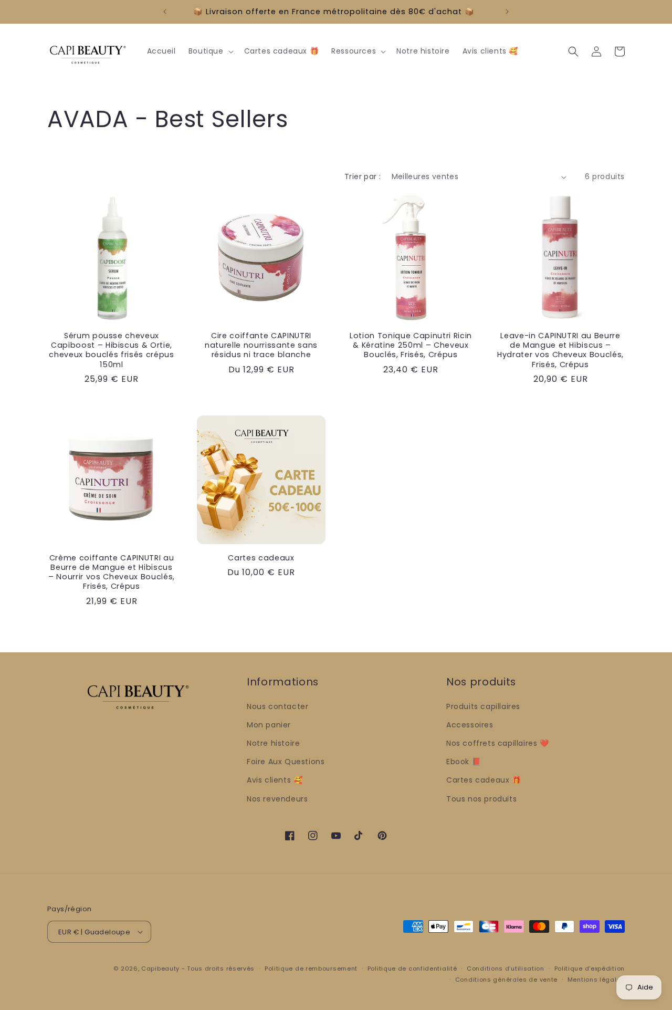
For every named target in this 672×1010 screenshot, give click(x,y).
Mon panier (269, 725)
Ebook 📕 (463, 761)
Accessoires (470, 725)
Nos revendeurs (277, 799)
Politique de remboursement (311, 968)
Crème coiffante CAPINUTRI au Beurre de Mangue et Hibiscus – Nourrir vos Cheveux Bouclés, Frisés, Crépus (111, 572)
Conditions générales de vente (506, 979)
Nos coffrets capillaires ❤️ (497, 743)
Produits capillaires (483, 706)
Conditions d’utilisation (505, 968)
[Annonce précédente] (164, 11)
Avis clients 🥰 (274, 780)
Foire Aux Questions (285, 761)
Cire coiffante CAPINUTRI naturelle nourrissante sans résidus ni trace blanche (261, 345)
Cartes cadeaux (261, 558)
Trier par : (362, 176)
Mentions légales (596, 979)
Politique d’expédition (589, 968)
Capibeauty (161, 968)
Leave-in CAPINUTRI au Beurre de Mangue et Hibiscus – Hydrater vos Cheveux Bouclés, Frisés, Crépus (560, 350)
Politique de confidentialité (412, 968)
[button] (210, 51)
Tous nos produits (481, 799)
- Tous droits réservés (218, 968)
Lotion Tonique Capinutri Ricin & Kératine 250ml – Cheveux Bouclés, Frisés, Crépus (411, 345)
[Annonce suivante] (507, 11)
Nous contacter (277, 706)
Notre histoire (273, 743)
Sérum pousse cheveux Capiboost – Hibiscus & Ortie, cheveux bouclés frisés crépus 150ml (111, 350)
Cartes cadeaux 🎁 (483, 780)
